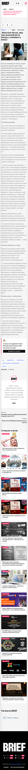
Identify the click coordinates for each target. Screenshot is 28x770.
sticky (4, 366)
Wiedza (11, 9)
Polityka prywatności (17, 767)
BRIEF (13, 30)
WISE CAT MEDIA (16, 764)
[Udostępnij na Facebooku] (3, 25)
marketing (10, 360)
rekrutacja (20, 360)
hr (3, 360)
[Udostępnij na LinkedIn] (12, 25)
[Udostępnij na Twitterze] (7, 25)
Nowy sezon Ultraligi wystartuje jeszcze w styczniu (14, 421)
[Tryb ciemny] (22, 3)
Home (4, 9)
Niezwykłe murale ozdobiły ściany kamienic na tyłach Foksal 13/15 (14, 415)
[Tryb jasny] (16, 3)
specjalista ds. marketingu (10, 363)
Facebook (9, 755)
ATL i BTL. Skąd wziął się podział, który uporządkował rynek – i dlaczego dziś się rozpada (13, 540)
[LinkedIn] (13, 369)
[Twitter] (11, 369)
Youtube (20, 758)
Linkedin (20, 755)
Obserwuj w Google (14, 351)
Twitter (9, 758)
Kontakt (6, 767)
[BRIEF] (14, 379)
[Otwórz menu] (26, 3)
